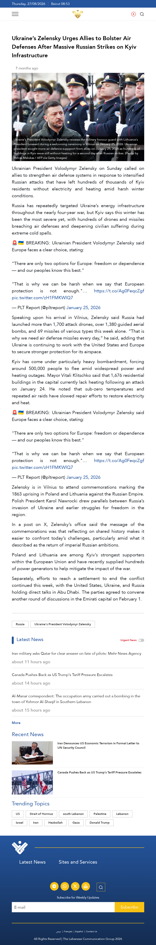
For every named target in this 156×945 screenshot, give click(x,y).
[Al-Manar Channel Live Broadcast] (86, 886)
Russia (20, 624)
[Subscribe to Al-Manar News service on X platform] (75, 886)
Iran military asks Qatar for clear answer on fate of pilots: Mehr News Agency (76, 653)
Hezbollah (55, 822)
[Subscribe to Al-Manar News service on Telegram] (54, 886)
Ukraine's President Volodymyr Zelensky (62, 624)
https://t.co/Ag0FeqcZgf (119, 290)
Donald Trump (100, 822)
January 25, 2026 (83, 307)
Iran (35, 822)
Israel (19, 822)
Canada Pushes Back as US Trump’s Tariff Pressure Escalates (62, 674)
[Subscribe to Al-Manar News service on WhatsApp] (65, 886)
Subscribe (129, 907)
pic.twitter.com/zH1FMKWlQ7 (42, 297)
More (16, 723)
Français (68, 931)
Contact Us (91, 931)
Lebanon (122, 814)
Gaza (76, 822)
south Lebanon (73, 814)
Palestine (100, 814)
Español (79, 931)
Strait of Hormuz (41, 814)
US (18, 814)
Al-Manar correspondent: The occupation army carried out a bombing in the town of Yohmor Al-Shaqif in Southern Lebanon (76, 698)
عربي (58, 931)
